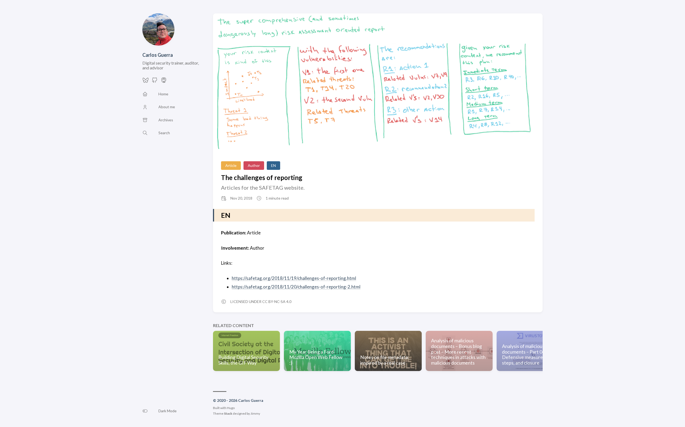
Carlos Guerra (157, 55)
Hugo (231, 408)
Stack (228, 413)
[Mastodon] (164, 81)
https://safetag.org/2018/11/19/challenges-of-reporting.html (294, 278)
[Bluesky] (145, 81)
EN (273, 165)
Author (254, 165)
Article (231, 165)
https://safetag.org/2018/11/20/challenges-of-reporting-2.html (296, 287)
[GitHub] (154, 81)
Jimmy (255, 413)
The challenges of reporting (261, 177)
